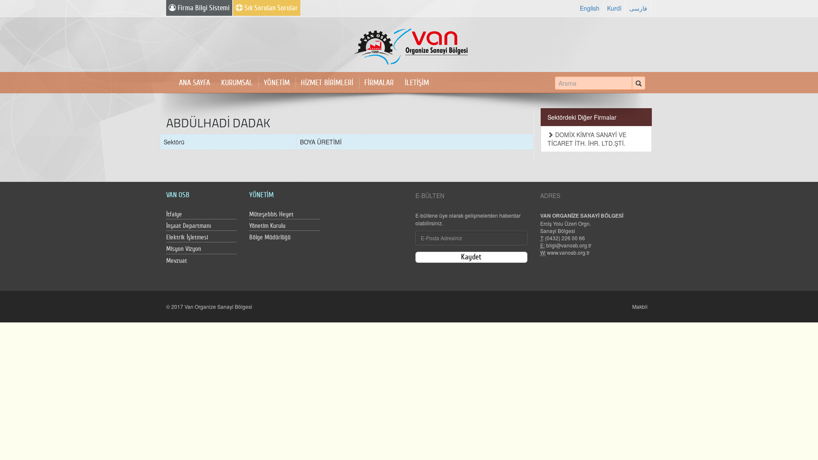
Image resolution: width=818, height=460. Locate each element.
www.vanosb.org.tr (568, 252)
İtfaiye (174, 214)
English (589, 8)
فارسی (638, 8)
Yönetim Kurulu (267, 226)
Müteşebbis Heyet (271, 214)
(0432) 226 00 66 (565, 238)
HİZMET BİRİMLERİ (327, 82)
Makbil (640, 306)
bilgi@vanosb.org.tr (568, 245)
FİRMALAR (379, 82)
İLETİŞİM (417, 82)
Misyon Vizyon (183, 249)
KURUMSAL (237, 82)
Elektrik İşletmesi (187, 237)
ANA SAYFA (194, 82)
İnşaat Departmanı (188, 226)
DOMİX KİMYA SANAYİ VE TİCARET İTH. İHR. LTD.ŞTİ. (586, 138)
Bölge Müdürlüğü (270, 237)
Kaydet (471, 257)
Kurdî (614, 8)
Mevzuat (176, 260)
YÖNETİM (277, 82)
